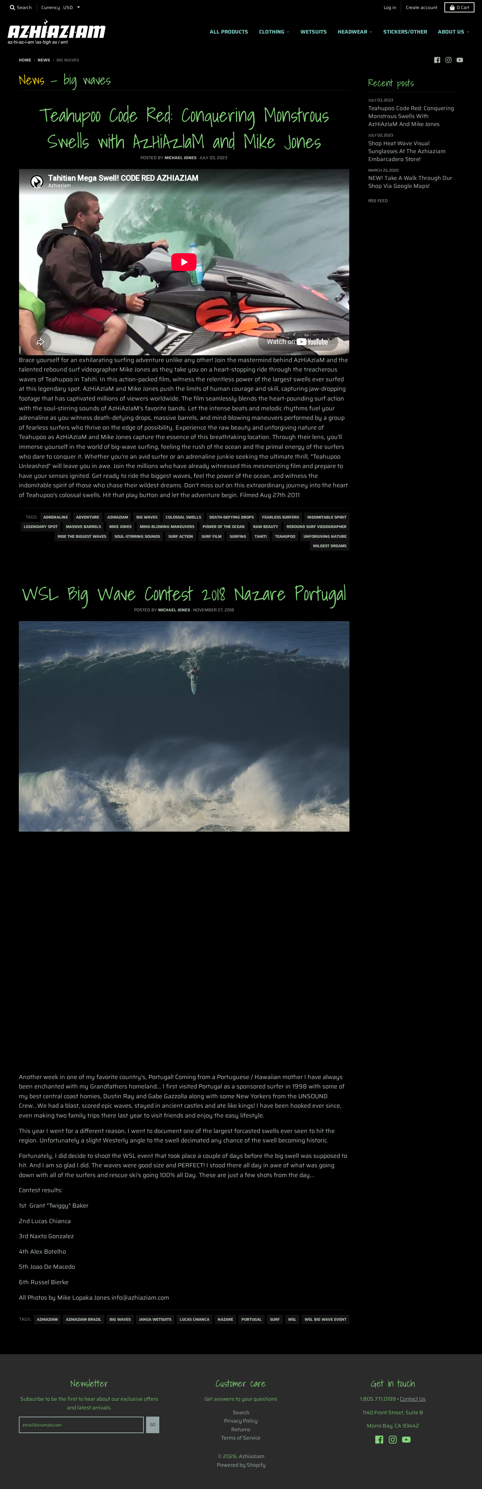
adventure (87, 517)
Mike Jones (120, 526)
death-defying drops (231, 517)
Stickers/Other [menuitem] (405, 32)
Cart (463, 7)
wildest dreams (329, 546)
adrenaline (55, 517)
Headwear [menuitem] (352, 32)
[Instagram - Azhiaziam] (448, 60)
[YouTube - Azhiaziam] (459, 60)
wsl (292, 1319)
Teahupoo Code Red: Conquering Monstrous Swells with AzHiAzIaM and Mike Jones (184, 128)
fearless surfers (280, 517)
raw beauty (265, 526)
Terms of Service (241, 1438)
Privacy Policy (241, 1421)
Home (25, 60)
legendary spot (41, 526)
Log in (390, 7)
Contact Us (413, 1399)
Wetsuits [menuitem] (313, 32)
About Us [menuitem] (451, 32)
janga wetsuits (155, 1319)
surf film (211, 536)
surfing (238, 536)
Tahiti (261, 536)
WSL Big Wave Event (325, 1319)
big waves (146, 517)
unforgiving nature (325, 536)
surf (275, 1319)
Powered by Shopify (241, 1465)
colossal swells (183, 517)
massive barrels (83, 526)
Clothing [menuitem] (271, 32)
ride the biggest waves (82, 536)
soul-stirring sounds (137, 536)
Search (241, 1412)
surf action (180, 536)
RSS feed (378, 201)
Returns (240, 1429)
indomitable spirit (326, 517)
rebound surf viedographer (316, 526)
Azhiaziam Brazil (83, 1319)
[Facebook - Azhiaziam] (437, 60)
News (44, 60)
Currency (50, 7)
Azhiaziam (117, 517)
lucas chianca (194, 1319)
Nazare (225, 1319)
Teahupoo (285, 536)
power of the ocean (224, 526)
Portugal (251, 1319)
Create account (421, 7)
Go (153, 1424)
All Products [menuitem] (229, 32)
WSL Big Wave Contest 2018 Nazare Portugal (184, 593)
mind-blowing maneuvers (167, 526)
